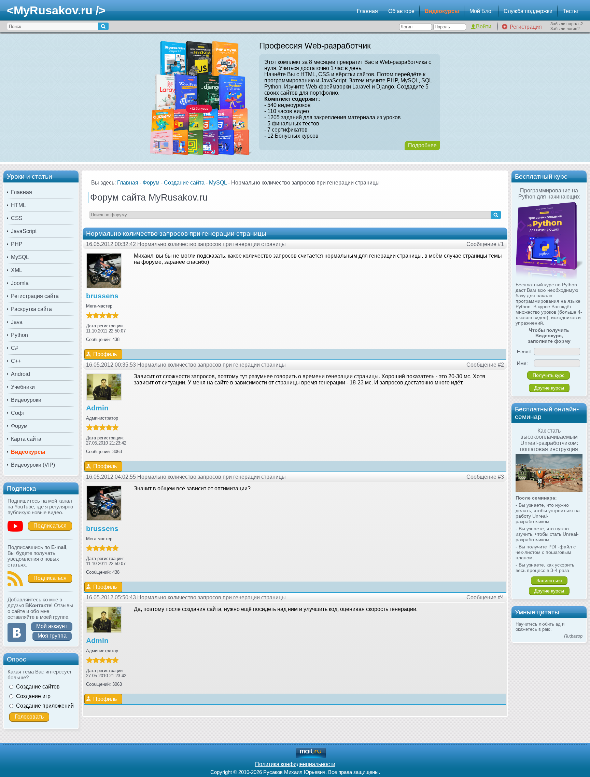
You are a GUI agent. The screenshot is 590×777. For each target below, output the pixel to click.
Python (19, 335)
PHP (17, 244)
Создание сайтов (38, 687)
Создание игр (33, 696)
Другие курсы (549, 388)
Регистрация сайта (35, 296)
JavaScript (24, 231)
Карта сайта (26, 439)
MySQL (20, 257)
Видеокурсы (442, 11)
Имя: (522, 363)
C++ (16, 361)
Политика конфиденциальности (295, 764)
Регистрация (526, 27)
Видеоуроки (26, 400)
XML (16, 270)
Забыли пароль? (566, 24)
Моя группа (52, 636)
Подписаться (50, 526)
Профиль (105, 354)
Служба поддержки (528, 11)
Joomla (20, 283)
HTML (18, 205)
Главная (367, 11)
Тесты (570, 11)
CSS (17, 218)
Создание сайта (184, 183)
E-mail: (524, 351)
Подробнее (422, 145)
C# (14, 348)
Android (20, 374)
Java (17, 322)
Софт (18, 413)
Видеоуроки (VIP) (33, 465)
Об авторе (401, 11)
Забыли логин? (565, 28)
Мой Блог (481, 11)
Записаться (549, 580)
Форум (19, 426)
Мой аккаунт (51, 626)
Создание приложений (45, 706)
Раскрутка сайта (31, 309)
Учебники (23, 387)
